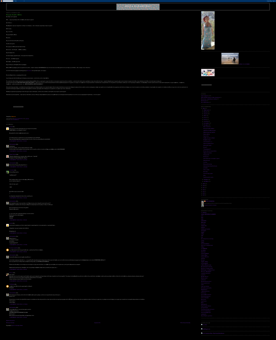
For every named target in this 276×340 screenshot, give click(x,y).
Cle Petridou (11, 284)
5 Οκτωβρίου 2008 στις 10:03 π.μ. (18, 281)
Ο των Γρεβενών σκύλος (206, 294)
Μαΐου (205, 115)
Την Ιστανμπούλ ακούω (208, 177)
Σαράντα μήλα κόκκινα (206, 306)
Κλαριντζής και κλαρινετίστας (210, 151)
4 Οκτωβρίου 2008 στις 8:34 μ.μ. (18, 269)
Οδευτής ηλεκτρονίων (205, 296)
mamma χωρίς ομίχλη (205, 229)
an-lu (202, 215)
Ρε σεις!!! (205, 147)
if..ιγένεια (203, 224)
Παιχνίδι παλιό (206, 160)
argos (202, 217)
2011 (204, 187)
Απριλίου (206, 113)
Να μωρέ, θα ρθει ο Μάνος (208, 128)
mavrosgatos (203, 230)
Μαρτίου (206, 112)
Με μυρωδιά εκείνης (207, 164)
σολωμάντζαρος (204, 307)
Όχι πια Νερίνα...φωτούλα (206, 315)
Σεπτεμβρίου (206, 123)
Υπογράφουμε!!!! (207, 149)
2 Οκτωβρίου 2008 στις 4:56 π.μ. (18, 151)
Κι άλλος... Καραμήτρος (206, 271)
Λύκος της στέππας (205, 286)
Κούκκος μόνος (204, 278)
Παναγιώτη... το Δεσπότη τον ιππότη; (209, 99)
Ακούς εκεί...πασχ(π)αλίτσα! (207, 245)
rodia (202, 235)
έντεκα (202, 240)
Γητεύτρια (203, 251)
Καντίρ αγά (205, 156)
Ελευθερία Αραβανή (13, 248)
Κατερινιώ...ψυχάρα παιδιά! (207, 268)
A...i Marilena (203, 212)
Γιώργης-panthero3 (205, 253)
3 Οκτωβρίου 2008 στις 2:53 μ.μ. (18, 197)
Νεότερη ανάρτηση (10, 322)
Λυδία (202, 284)
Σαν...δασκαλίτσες (205, 102)
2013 (204, 191)
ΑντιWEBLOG (204, 248)
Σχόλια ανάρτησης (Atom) (17, 325)
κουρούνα (203, 274)
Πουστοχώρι (203, 100)
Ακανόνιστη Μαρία (205, 243)
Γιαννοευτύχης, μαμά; (208, 173)
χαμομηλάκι (203, 314)
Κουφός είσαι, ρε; (204, 276)
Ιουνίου (205, 117)
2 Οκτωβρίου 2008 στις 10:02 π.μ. (18, 159)
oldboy (202, 233)
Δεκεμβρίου (206, 181)
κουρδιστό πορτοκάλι (205, 273)
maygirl (202, 232)
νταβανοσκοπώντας (205, 291)
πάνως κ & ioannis (205, 297)
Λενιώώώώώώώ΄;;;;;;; (207, 141)
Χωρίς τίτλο (206, 136)
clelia (202, 219)
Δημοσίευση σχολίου (10, 320)
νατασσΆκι (11, 170)
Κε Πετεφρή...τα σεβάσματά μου (208, 270)
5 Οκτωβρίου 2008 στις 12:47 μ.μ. (18, 304)
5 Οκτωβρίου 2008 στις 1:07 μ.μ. (18, 317)
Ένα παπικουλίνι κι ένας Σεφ (207, 238)
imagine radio (204, 225)
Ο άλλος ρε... (204, 292)
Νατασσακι (29, 70)
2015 (204, 195)
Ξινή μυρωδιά (206, 154)
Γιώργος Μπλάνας (205, 256)
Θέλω (204, 175)
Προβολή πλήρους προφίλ (210, 205)
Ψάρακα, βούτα (206, 134)
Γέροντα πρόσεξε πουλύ (208, 143)
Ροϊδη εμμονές (204, 304)
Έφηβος (202, 242)
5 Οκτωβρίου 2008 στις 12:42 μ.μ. (18, 289)
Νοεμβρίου (206, 179)
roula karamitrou (138, 6)
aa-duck (11, 126)
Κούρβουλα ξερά (207, 139)
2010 (204, 185)
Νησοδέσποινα (204, 289)
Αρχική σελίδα (97, 322)
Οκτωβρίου (206, 125)
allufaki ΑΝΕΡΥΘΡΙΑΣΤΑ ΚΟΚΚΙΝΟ (208, 214)
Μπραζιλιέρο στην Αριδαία (209, 132)
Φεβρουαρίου (207, 110)
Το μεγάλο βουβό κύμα (206, 312)
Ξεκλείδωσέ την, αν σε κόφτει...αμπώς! (211, 158)
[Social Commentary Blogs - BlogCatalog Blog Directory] (212, 333)
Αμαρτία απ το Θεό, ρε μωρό (209, 130)
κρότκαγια (203, 279)
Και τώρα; (205, 171)
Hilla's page (203, 222)
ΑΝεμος (202, 247)
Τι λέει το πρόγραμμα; (206, 310)
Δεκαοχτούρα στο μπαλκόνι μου (210, 166)
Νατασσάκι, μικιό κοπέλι (206, 288)
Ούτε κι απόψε (206, 169)
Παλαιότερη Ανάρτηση (185, 322)
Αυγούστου (206, 121)
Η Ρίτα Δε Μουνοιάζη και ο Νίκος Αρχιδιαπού (210, 97)
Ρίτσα (202, 302)
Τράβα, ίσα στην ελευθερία (209, 138)
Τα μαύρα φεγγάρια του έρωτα (207, 309)
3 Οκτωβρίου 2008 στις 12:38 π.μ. (18, 166)
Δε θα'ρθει (205, 167)
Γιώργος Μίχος (204, 255)
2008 (204, 108)
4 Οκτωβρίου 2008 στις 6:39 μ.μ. (18, 251)
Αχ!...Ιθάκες (203, 250)
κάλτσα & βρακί (204, 263)
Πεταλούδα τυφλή (207, 145)
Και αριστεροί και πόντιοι (206, 266)
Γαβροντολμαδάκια (207, 152)
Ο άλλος (11, 272)
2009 (204, 183)
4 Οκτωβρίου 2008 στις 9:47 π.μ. (18, 233)
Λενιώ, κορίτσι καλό (205, 283)
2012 (204, 189)
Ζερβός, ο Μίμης (204, 261)
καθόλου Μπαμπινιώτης (206, 265)
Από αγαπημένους (15, 119)
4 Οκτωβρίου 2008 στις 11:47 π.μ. (18, 244)
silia (202, 237)
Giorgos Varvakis (12, 154)
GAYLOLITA (203, 220)
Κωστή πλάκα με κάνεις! (206, 281)
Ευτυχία (203, 260)
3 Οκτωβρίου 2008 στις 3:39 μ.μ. (18, 220)
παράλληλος (204, 301)
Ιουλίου (205, 119)
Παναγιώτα (203, 299)
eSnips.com (13, 116)
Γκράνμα (203, 258)
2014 (204, 193)
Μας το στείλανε (207, 126)
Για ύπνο (205, 162)
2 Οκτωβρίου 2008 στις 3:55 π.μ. (18, 141)
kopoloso (203, 227)
